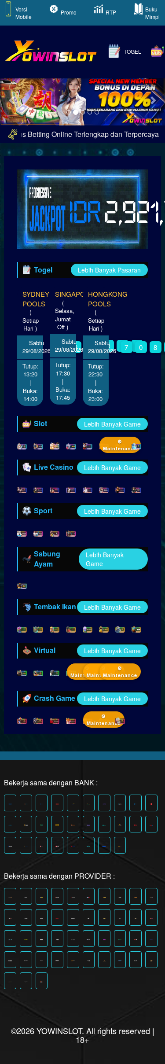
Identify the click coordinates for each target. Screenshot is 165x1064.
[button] (12, 100)
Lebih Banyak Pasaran (109, 269)
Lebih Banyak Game (112, 424)
